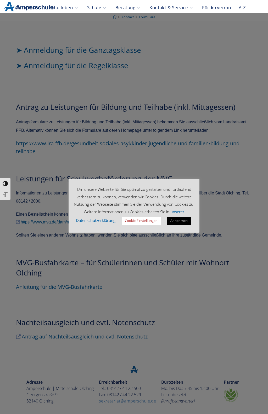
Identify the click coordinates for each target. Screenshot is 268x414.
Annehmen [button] (179, 220)
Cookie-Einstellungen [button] (141, 220)
